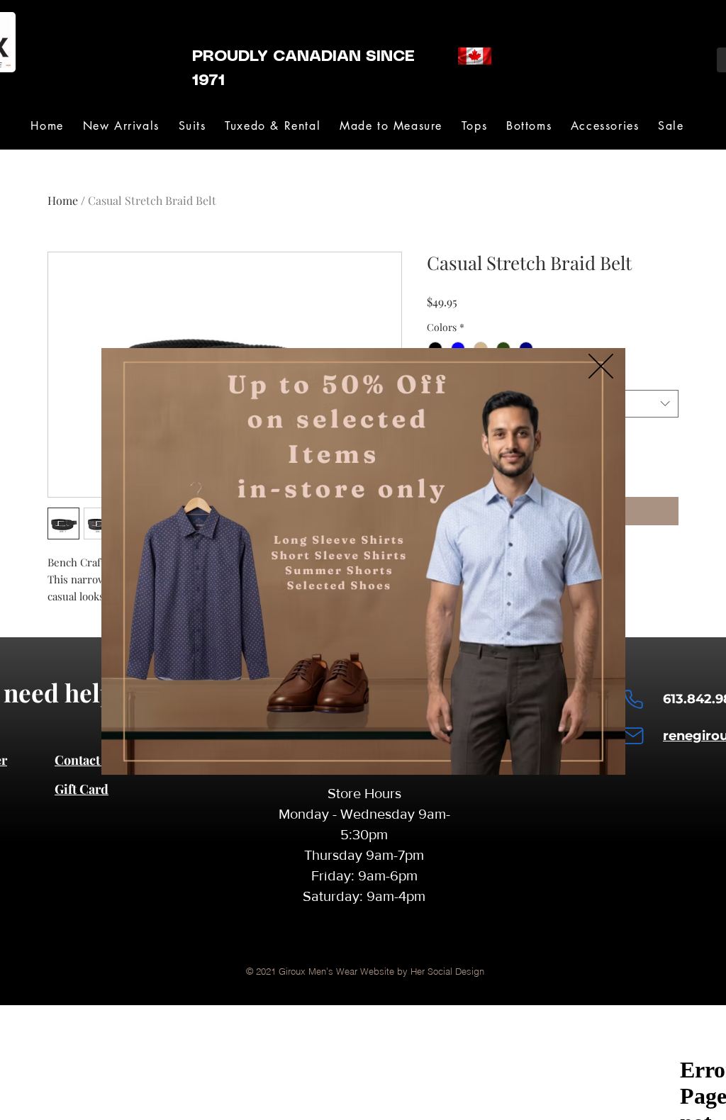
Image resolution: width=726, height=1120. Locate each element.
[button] (600, 366)
